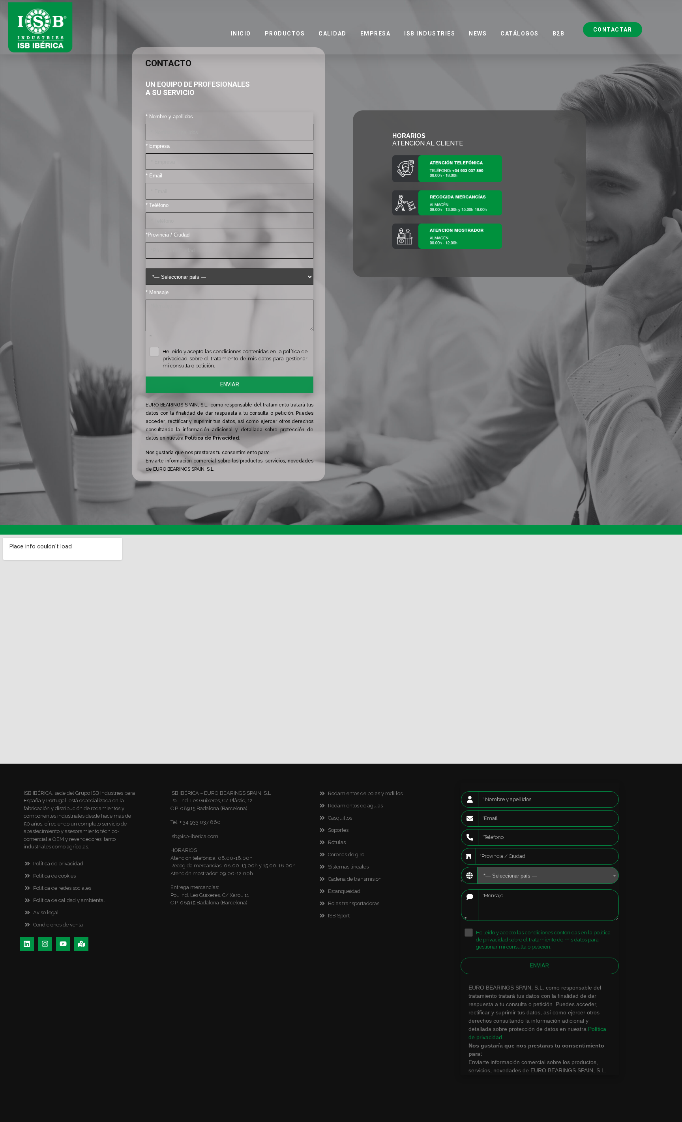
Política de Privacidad (212, 438)
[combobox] (548, 875)
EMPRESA (375, 33)
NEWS (478, 33)
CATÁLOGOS (519, 33)
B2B (559, 33)
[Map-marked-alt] (81, 944)
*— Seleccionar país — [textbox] (510, 876)
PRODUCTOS (285, 33)
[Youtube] (63, 944)
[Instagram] (45, 944)
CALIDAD (333, 33)
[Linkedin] (27, 944)
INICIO (241, 33)
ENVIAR (229, 384)
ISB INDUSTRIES (429, 33)
